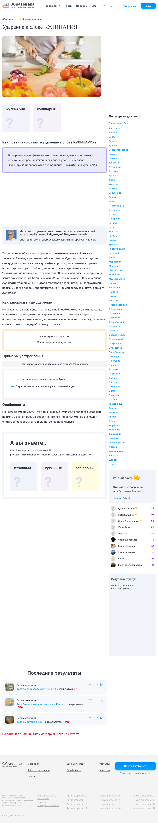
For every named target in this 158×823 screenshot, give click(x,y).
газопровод (115, 158)
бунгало (113, 145)
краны (112, 240)
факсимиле (115, 434)
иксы (112, 214)
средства (114, 395)
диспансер (115, 167)
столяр (113, 399)
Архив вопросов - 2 (77, 800)
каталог (113, 223)
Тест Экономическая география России (41, 704)
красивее (114, 244)
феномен (113, 438)
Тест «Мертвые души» (30, 721)
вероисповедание (118, 149)
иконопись (114, 210)
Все (126, 123)
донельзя (114, 175)
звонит (112, 201)
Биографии (33, 763)
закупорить (115, 192)
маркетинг (115, 261)
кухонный (114, 253)
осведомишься (117, 335)
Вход (148, 6)
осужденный (116, 339)
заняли (112, 197)
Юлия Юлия (124, 527)
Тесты (68, 5)
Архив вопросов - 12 (144, 808)
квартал (113, 231)
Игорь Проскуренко (128, 521)
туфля (112, 421)
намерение (115, 287)
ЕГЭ (93, 5)
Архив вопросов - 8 (110, 808)
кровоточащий (117, 248)
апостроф (114, 128)
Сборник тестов (75, 763)
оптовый (113, 330)
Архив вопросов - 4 (77, 808)
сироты (113, 382)
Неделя (117, 498)
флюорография (117, 442)
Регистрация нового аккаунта (135, 773)
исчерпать (114, 218)
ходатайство (116, 451)
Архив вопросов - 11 (144, 804)
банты (112, 136)
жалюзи (113, 184)
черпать (113, 455)
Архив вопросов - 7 (110, 804)
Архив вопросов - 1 (77, 795)
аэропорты (115, 132)
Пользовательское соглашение (46, 797)
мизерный (114, 274)
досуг (112, 180)
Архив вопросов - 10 (144, 800)
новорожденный (118, 304)
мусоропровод (117, 279)
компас (113, 236)
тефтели (113, 412)
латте (112, 257)
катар (112, 227)
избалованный (116, 205)
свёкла (113, 378)
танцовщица (115, 403)
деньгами (114, 162)
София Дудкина (126, 514)
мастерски (115, 266)
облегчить (114, 313)
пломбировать (117, 352)
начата (112, 296)
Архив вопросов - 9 (144, 795)
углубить (113, 425)
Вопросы (81, 5)
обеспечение (116, 309)
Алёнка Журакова (127, 539)
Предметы (50, 5)
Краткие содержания (38, 770)
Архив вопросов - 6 (110, 800)
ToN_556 (122, 533)
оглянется (114, 317)
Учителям (105, 770)
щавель (113, 464)
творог (112, 408)
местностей (115, 270)
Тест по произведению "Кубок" (35, 688)
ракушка (113, 369)
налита (112, 283)
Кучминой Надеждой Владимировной (60, 234)
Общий (126, 498)
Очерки (31, 776)
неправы (113, 300)
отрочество (115, 347)
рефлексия (115, 373)
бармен (113, 141)
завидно (113, 188)
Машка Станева (126, 552)
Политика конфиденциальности (48, 804)
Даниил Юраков (126, 508)
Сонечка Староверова (130, 565)
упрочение (114, 429)
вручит (112, 154)
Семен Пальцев (126, 546)
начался (113, 291)
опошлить (114, 326)
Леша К (122, 558)
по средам (115, 356)
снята (112, 391)
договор (113, 171)
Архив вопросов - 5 (110, 795)
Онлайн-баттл (74, 770)
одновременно (117, 322)
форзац (113, 446)
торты (112, 416)
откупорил (115, 343)
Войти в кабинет (135, 766)
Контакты (105, 763)
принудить (114, 360)
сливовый (114, 386)
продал (113, 365)
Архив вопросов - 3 (77, 804)
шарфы (113, 459)
